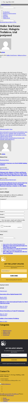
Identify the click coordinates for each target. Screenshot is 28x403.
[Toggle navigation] (0, 6)
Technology (6, 12)
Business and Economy (9, 13)
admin (3, 52)
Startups (5, 16)
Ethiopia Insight (4, 129)
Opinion (5, 15)
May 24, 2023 (3, 306)
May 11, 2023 (3, 321)
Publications (6, 18)
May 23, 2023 (3, 314)
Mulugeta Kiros (22, 55)
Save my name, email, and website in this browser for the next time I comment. (12, 220)
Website (2, 217)
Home (4, 398)
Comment (3, 199)
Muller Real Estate (12, 55)
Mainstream (12, 179)
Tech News (6, 335)
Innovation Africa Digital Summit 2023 (14, 244)
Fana (11, 129)
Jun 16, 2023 (3, 297)
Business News (4, 22)
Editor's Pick (12, 22)
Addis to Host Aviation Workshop (12, 250)
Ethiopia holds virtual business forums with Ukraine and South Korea (12, 138)
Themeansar (10, 395)
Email (2, 214)
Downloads (6, 399)
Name (2, 211)
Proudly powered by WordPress (9, 394)
